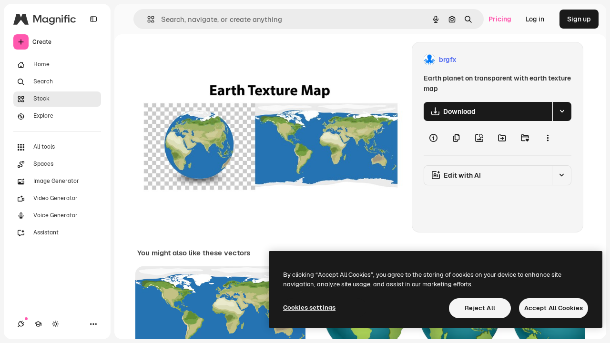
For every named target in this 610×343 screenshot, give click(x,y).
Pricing (499, 19)
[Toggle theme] (55, 324)
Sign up (579, 19)
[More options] (547, 138)
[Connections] (21, 324)
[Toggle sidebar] (93, 19)
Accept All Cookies (553, 308)
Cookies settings (309, 307)
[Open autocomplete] (147, 19)
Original (198, 59)
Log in (535, 19)
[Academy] (38, 324)
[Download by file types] (561, 111)
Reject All (480, 308)
